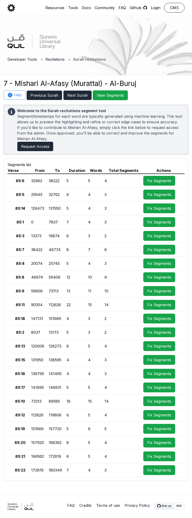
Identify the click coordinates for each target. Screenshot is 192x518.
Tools (73, 7)
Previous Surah (44, 95)
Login (155, 7)
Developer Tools (22, 59)
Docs (86, 7)
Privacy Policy (137, 505)
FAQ (122, 7)
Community (105, 7)
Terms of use (108, 505)
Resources (54, 7)
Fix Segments (159, 180)
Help (16, 95)
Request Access (35, 146)
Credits (85, 505)
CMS (174, 7)
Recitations (55, 59)
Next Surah (77, 95)
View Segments (110, 95)
